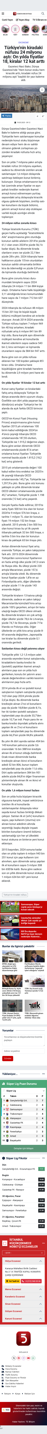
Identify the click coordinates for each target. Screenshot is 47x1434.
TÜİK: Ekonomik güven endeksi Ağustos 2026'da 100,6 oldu (34, 1015)
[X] (14, 1358)
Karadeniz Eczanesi (15, 1296)
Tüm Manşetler (11, 1380)
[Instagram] (23, 1358)
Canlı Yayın (7, 19)
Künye (17, 1394)
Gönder (7, 1058)
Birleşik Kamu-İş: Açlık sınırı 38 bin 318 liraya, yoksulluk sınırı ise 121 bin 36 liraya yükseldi (11, 992)
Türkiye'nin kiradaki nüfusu (15, 895)
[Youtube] (28, 1358)
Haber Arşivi (10, 1386)
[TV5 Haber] (22, 13)
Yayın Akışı (23, 19)
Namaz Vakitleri (12, 1372)
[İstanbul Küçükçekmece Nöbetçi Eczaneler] (43, 1243)
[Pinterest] (19, 1358)
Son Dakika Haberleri (14, 1383)
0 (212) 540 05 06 (32, 1281)
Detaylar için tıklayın (23, 1148)
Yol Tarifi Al (14, 1281)
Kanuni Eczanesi (13, 1318)
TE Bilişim (30, 1422)
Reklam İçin (30, 1394)
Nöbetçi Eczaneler (13, 1366)
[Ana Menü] (3, 13)
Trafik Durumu (11, 1375)
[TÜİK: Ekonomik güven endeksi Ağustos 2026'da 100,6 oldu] (35, 1005)
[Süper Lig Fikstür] (43, 1158)
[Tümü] (43, 1074)
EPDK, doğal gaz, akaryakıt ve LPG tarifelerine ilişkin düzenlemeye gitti (9, 967)
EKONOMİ (24, 42)
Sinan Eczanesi (12, 1304)
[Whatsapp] (33, 1358)
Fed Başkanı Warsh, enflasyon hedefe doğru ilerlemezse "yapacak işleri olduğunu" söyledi (34, 967)
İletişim (7, 1394)
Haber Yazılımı (18, 1422)
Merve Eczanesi (13, 1289)
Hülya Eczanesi (13, 1261)
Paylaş (8, 116)
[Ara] (42, 13)
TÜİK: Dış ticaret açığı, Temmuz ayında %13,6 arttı (34, 991)
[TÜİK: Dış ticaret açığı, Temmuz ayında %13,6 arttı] (35, 980)
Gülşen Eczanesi (13, 1311)
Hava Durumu (11, 1369)
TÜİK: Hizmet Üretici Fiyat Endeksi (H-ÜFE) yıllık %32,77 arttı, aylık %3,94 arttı (11, 1016)
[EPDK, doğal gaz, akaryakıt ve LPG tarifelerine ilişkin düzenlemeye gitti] (12, 956)
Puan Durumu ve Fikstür (15, 1378)
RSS (7, 1410)
